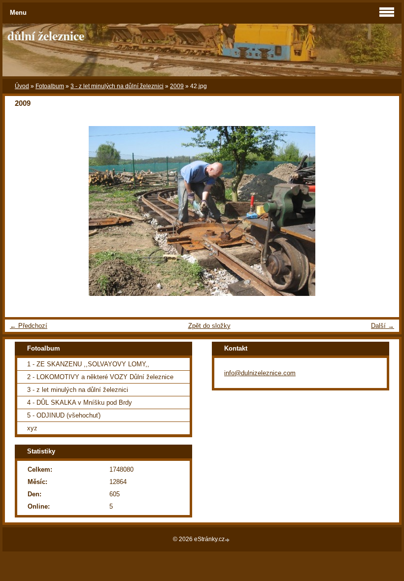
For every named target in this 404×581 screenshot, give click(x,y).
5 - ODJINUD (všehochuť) (64, 415)
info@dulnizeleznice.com (260, 373)
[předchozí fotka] (21, 211)
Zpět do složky (209, 325)
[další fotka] (383, 211)
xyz (32, 428)
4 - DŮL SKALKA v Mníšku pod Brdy (79, 402)
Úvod (22, 86)
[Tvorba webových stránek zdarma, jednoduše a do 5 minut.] (228, 540)
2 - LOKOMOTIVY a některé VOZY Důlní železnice (100, 377)
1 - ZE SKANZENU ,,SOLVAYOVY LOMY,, (88, 364)
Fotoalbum (49, 86)
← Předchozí (28, 325)
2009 (177, 86)
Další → (382, 325)
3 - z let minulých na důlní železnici (117, 86)
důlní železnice (45, 35)
